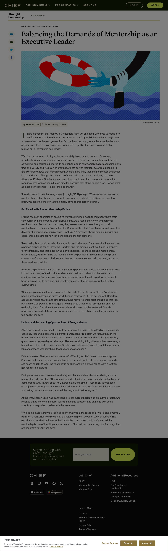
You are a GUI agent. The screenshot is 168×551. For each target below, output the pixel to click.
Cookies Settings (110, 543)
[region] (84, 543)
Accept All (147, 543)
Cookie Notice (56, 546)
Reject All (128, 543)
